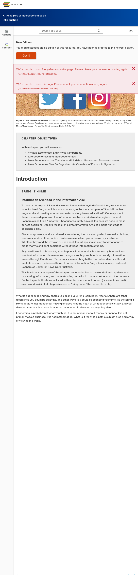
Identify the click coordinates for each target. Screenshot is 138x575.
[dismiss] (133, 69)
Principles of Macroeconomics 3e (26, 15)
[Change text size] (130, 31)
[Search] (99, 30)
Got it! (26, 55)
